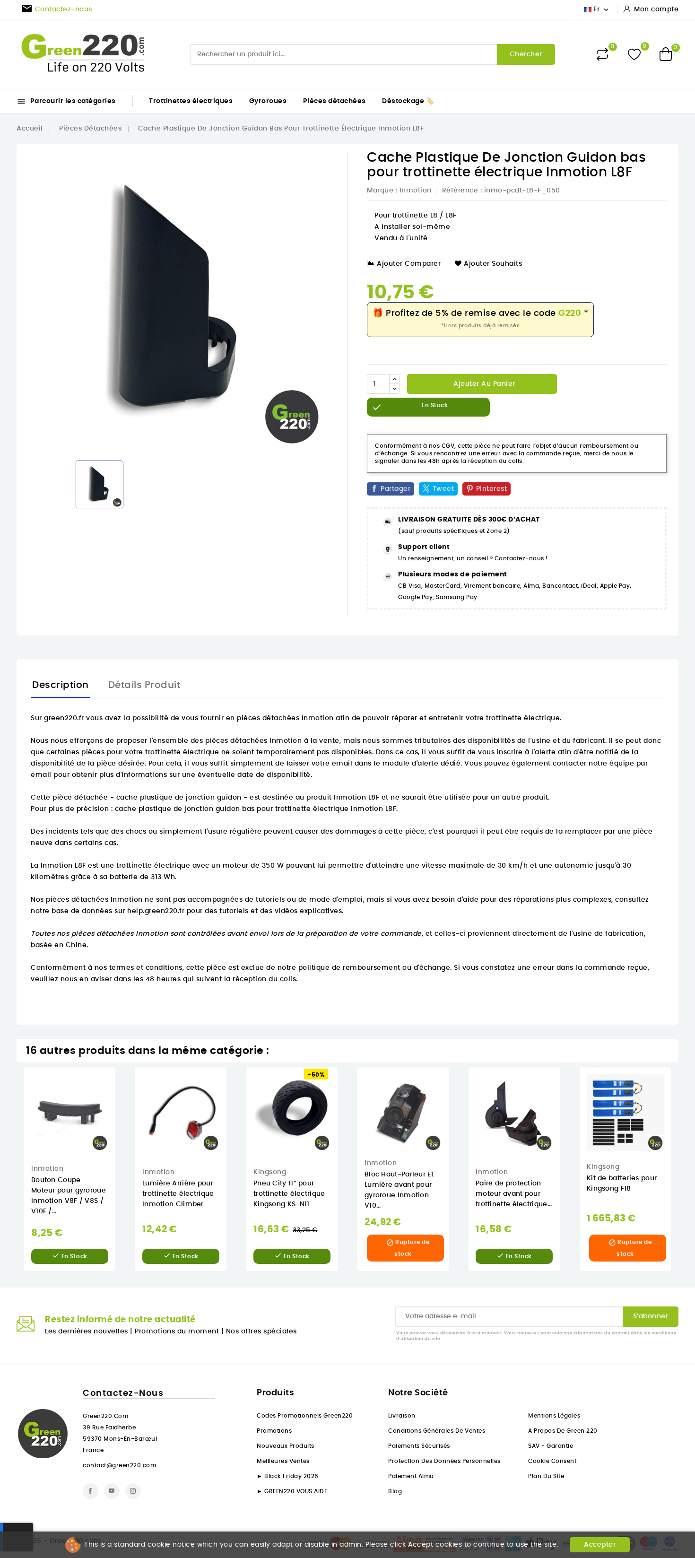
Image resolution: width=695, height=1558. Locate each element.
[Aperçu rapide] (122, 1084)
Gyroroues (268, 101)
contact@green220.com (119, 1465)
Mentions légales (554, 1416)
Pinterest (491, 489)
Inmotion (416, 190)
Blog (395, 1491)
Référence (460, 190)
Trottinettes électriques (191, 101)
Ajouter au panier (483, 384)
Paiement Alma (411, 1476)
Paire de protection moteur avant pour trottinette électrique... (514, 1194)
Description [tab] (60, 685)
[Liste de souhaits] (634, 54)
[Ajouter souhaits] (122, 1104)
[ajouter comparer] (122, 1123)
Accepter (600, 1544)
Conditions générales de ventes (436, 1431)
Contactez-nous (123, 1393)
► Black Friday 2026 (288, 1476)
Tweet (443, 489)
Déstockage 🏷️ (408, 101)
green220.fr (64, 718)
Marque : (382, 190)
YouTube (112, 1491)
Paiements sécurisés (419, 1446)
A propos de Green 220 (563, 1431)
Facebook (90, 1491)
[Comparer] (602, 54)
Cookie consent (552, 1461)
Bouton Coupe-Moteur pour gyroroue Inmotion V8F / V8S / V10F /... (68, 1196)
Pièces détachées (334, 101)
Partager (395, 489)
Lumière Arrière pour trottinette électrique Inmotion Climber (178, 1194)
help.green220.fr (155, 911)
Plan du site (546, 1476)
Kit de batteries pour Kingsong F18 (622, 1183)
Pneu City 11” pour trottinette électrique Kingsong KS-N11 (289, 1194)
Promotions (274, 1431)
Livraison (402, 1416)
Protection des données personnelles (444, 1461)
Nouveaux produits (285, 1446)
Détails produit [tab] (144, 685)
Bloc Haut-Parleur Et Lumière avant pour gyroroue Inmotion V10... (399, 1190)
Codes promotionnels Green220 (305, 1416)
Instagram (133, 1491)
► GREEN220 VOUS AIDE (292, 1491)
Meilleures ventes (283, 1461)
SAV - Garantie (550, 1446)
